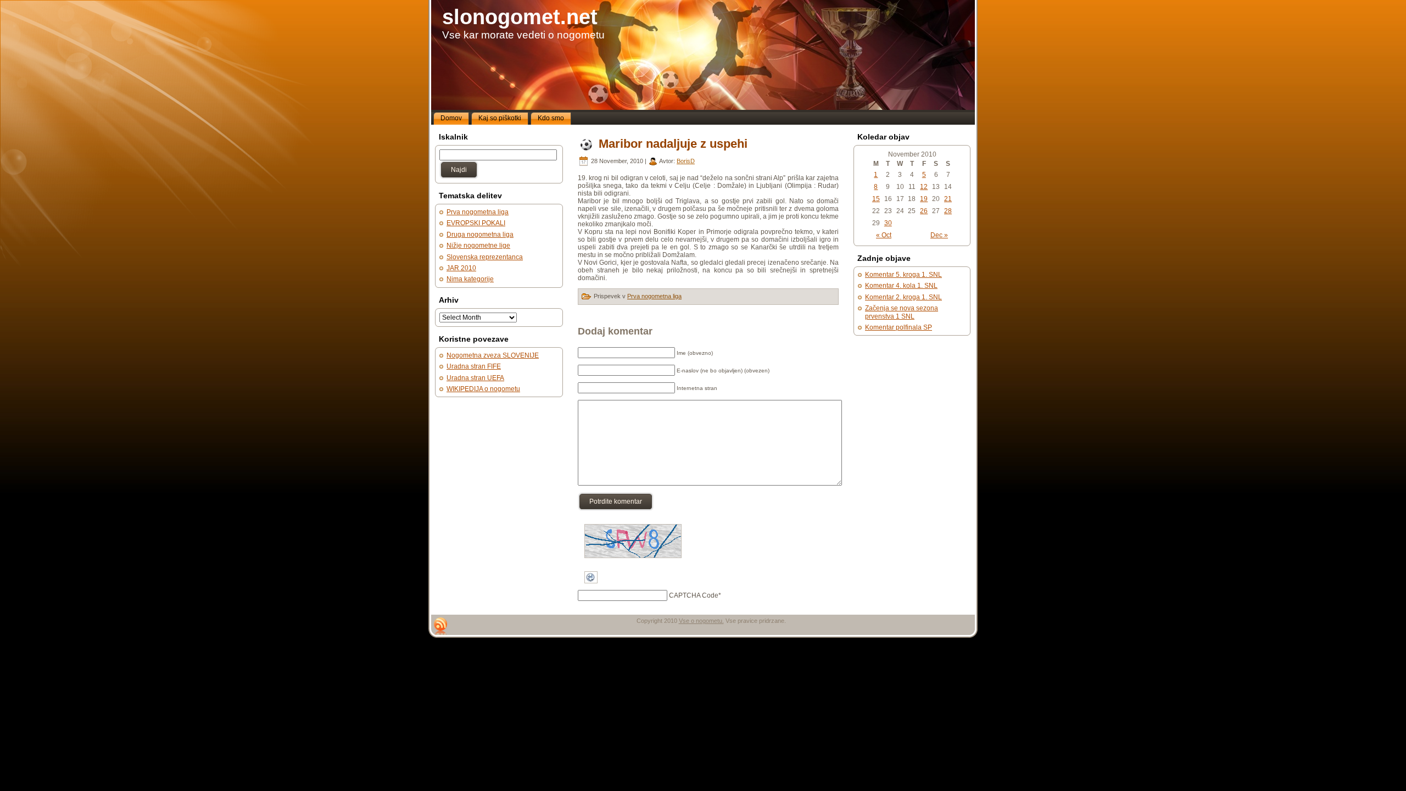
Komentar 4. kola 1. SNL (901, 285)
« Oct (883, 235)
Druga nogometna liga (480, 234)
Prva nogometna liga (478, 212)
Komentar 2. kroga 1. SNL (903, 297)
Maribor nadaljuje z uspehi (673, 144)
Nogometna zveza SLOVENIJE (493, 355)
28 (948, 211)
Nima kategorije (470, 279)
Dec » (939, 235)
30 (888, 223)
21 (948, 199)
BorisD (686, 161)
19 (924, 199)
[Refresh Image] (591, 588)
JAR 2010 (461, 268)
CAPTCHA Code (693, 595)
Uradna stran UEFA (475, 378)
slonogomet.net (520, 17)
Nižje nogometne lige (478, 245)
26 (924, 211)
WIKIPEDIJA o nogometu (483, 389)
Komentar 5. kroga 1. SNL (903, 274)
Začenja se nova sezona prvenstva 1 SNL (901, 312)
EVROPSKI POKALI (476, 223)
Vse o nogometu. (701, 620)
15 (876, 199)
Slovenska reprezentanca (485, 257)
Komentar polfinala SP (898, 327)
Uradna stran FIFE (474, 366)
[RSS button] (440, 626)
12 (924, 187)
